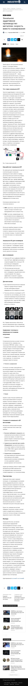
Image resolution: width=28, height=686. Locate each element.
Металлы (12, 44)
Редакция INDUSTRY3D (13, 32)
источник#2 (21, 578)
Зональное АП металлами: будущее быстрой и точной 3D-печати (19, 598)
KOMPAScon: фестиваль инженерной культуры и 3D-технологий (17, 613)
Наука (17, 44)
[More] (22, 39)
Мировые (13, 8)
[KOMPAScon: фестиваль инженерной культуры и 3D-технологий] (6, 612)
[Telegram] (15, 39)
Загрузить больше (14, 674)
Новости (8, 8)
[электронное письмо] (18, 39)
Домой (4, 8)
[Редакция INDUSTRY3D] (4, 32)
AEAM (8, 44)
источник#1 (14, 578)
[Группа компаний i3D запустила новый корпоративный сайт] (6, 620)
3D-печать (6, 629)
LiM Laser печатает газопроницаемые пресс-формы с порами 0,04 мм (17, 627)
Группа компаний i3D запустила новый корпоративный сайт (16, 620)
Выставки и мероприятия (6, 614)
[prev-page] (4, 635)
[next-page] (6, 635)
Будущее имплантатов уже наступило (7, 598)
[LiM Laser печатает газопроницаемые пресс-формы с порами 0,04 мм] (6, 627)
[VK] (8, 39)
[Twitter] (12, 39)
